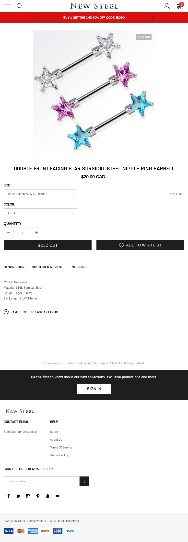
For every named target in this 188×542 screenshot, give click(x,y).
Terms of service (61, 447)
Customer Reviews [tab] (48, 267)
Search (54, 432)
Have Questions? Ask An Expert (34, 312)
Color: (9, 204)
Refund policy (59, 455)
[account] (167, 6)
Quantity (12, 224)
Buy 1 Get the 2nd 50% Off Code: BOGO (94, 17)
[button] (84, 481)
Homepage (51, 363)
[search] (20, 6)
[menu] (7, 6)
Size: (7, 185)
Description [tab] (14, 267)
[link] (94, 411)
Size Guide (177, 194)
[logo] (94, 6)
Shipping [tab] (79, 267)
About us (56, 439)
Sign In (94, 389)
